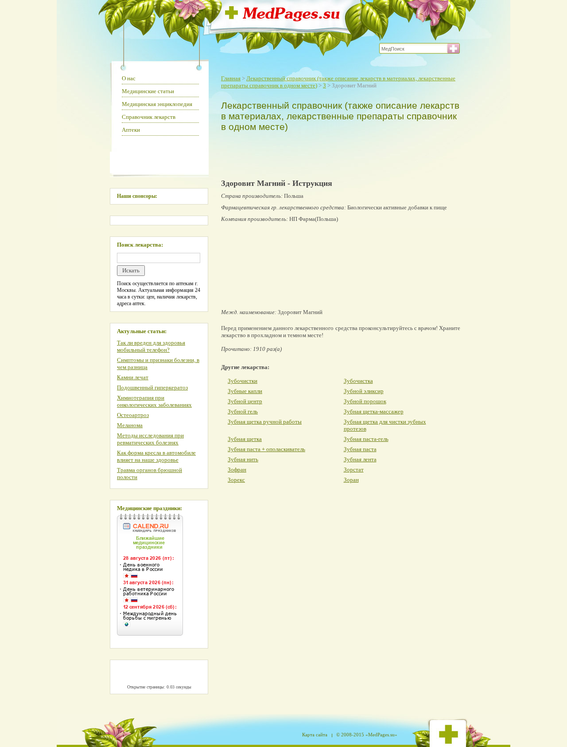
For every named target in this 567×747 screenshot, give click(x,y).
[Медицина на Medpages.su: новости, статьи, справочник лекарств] (282, 19)
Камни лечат (132, 377)
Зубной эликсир (364, 391)
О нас (129, 78)
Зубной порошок (365, 401)
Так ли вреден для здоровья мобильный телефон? (151, 346)
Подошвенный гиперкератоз (152, 387)
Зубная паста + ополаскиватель (266, 449)
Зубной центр (245, 401)
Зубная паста (360, 449)
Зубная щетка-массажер (374, 411)
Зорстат (354, 469)
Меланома (130, 425)
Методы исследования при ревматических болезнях (150, 439)
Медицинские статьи (148, 91)
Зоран (351, 479)
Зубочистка (358, 380)
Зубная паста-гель (366, 439)
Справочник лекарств (148, 117)
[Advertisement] (338, 153)
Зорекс (236, 479)
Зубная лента (360, 459)
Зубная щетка (245, 439)
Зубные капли (245, 391)
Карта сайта (314, 734)
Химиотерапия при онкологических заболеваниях (154, 401)
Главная (231, 78)
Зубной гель (243, 411)
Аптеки (131, 129)
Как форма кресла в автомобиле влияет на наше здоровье (156, 456)
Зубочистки (242, 380)
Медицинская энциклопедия (157, 104)
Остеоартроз (133, 415)
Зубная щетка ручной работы (265, 421)
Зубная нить (243, 459)
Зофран (237, 469)
